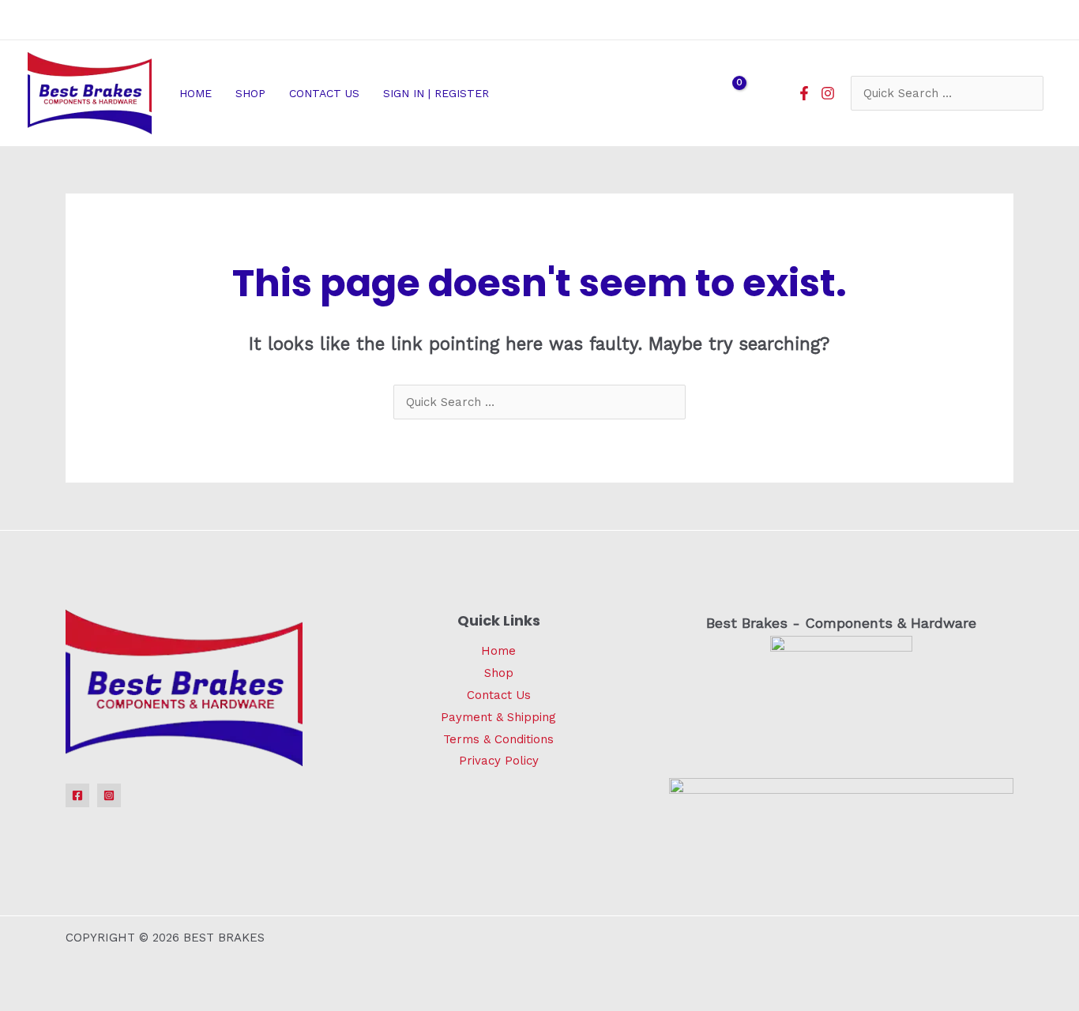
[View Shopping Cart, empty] (729, 93)
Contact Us (499, 695)
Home (498, 651)
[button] (495, 93)
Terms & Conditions (498, 739)
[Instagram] (828, 93)
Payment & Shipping (498, 717)
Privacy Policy (499, 761)
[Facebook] (804, 93)
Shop (498, 673)
